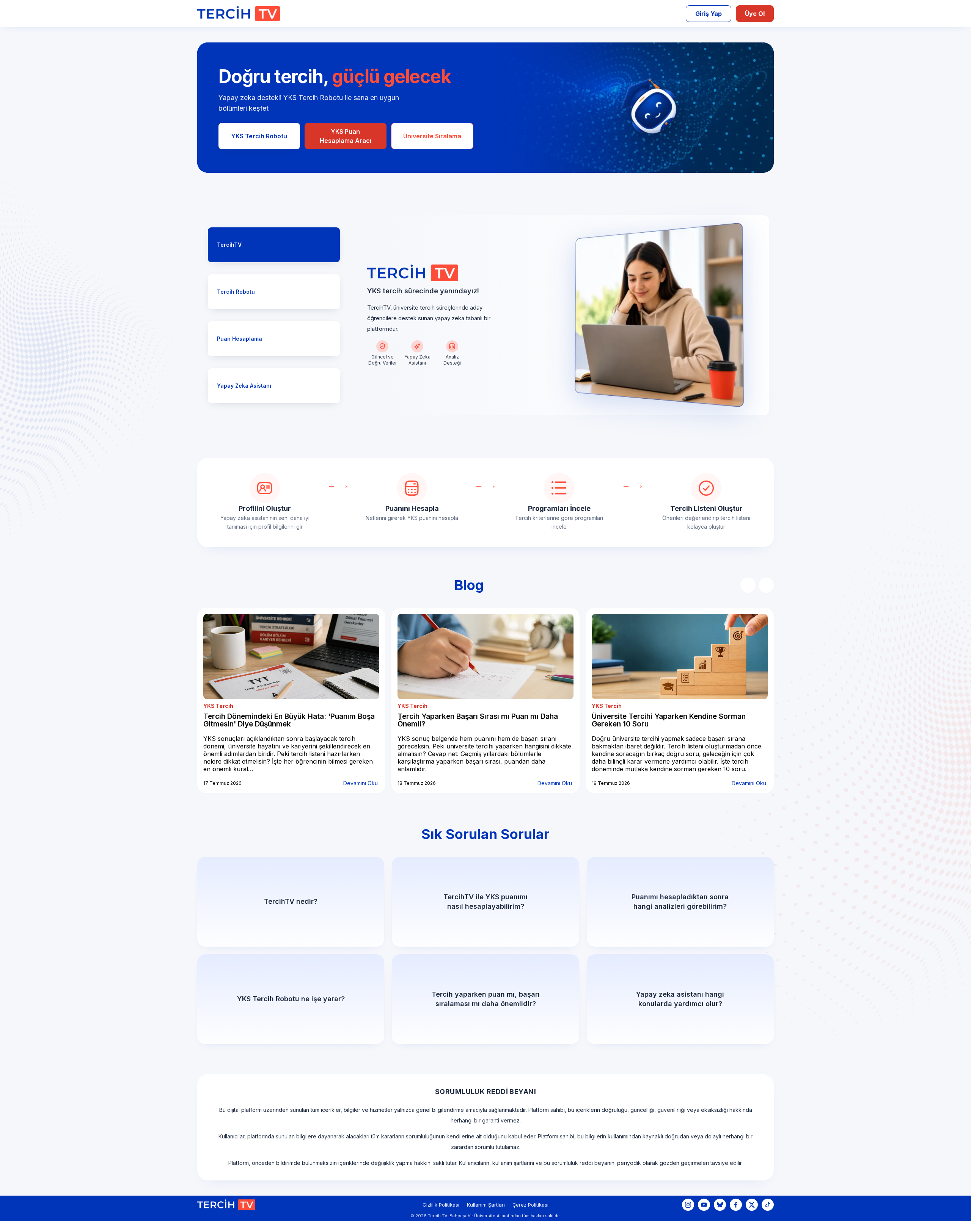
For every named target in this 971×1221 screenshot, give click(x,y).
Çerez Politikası (530, 1205)
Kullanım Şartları (486, 1205)
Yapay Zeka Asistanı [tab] (244, 385)
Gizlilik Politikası (441, 1205)
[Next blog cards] (766, 585)
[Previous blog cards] (748, 585)
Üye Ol (755, 13)
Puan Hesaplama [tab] (239, 338)
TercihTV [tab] (229, 244)
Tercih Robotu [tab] (236, 291)
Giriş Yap (708, 13)
